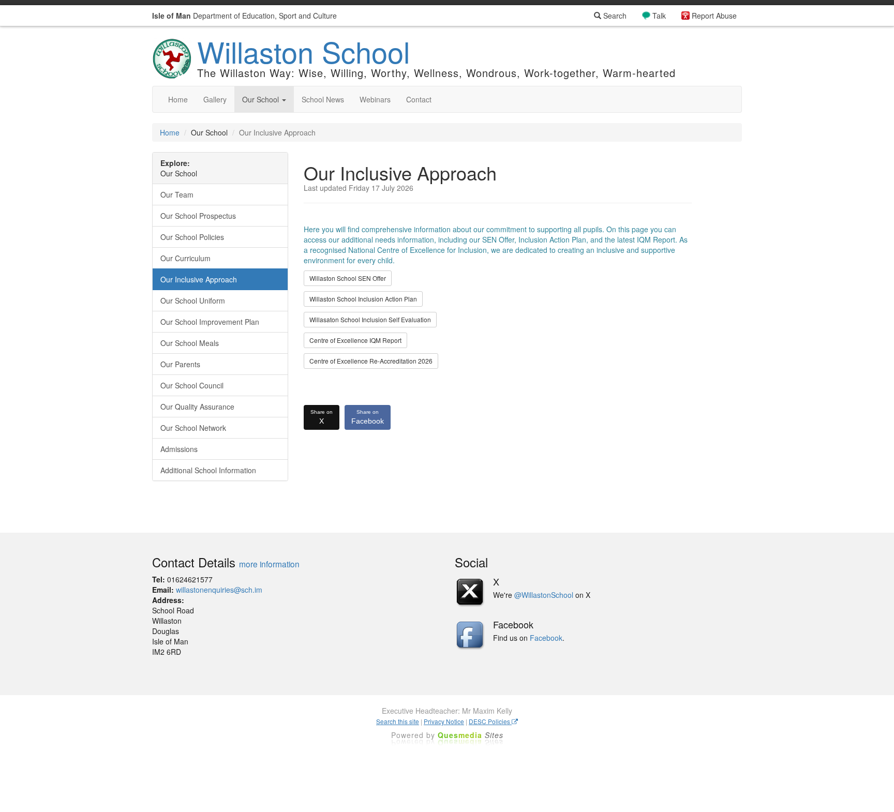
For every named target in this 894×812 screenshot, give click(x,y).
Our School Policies (192, 237)
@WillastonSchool (543, 595)
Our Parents (180, 364)
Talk (659, 15)
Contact (418, 99)
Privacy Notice (444, 721)
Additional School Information (208, 470)
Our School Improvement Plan (209, 322)
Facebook (367, 417)
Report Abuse (714, 15)
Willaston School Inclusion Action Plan (363, 298)
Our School (261, 99)
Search (614, 15)
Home (178, 99)
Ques (470, 735)
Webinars (375, 99)
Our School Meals (189, 343)
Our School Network (193, 428)
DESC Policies (490, 721)
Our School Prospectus (198, 215)
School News (323, 99)
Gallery (215, 99)
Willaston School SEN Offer (347, 278)
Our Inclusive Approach (198, 279)
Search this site (397, 721)
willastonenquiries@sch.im (219, 589)
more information (269, 563)
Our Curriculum (185, 258)
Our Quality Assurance (197, 406)
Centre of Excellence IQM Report (355, 340)
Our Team (176, 194)
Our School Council (192, 385)
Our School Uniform (192, 300)
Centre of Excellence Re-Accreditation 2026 (371, 360)
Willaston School (303, 51)
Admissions (179, 449)
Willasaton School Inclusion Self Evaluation (370, 319)
